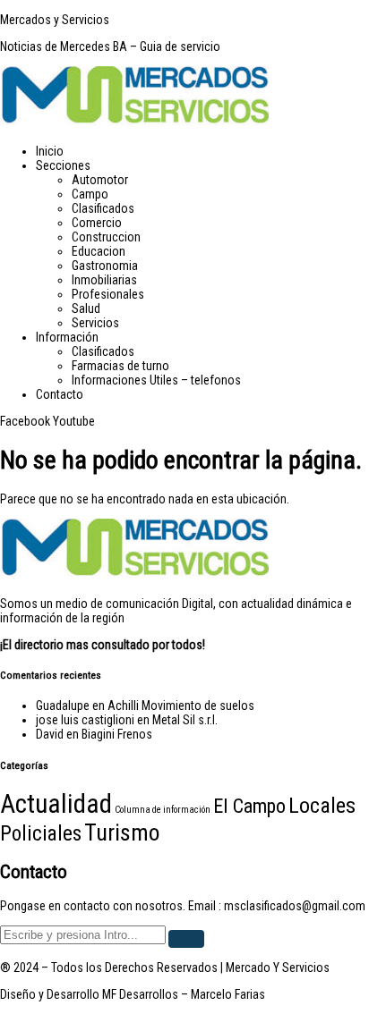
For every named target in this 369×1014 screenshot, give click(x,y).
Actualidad (56, 804)
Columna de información (162, 809)
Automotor (100, 180)
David (50, 734)
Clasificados (103, 208)
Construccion (106, 237)
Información (67, 337)
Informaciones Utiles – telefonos (156, 380)
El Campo (249, 805)
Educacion (98, 251)
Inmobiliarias (104, 280)
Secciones (63, 165)
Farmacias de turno (120, 366)
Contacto (59, 394)
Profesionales (108, 294)
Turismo (121, 832)
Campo (90, 194)
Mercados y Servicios (54, 20)
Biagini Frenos (117, 734)
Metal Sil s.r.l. (185, 720)
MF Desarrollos (140, 994)
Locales (322, 805)
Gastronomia (105, 265)
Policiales (41, 834)
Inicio (50, 151)
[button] (202, 165)
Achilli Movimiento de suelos (180, 705)
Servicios (95, 323)
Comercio (97, 222)
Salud (86, 308)
